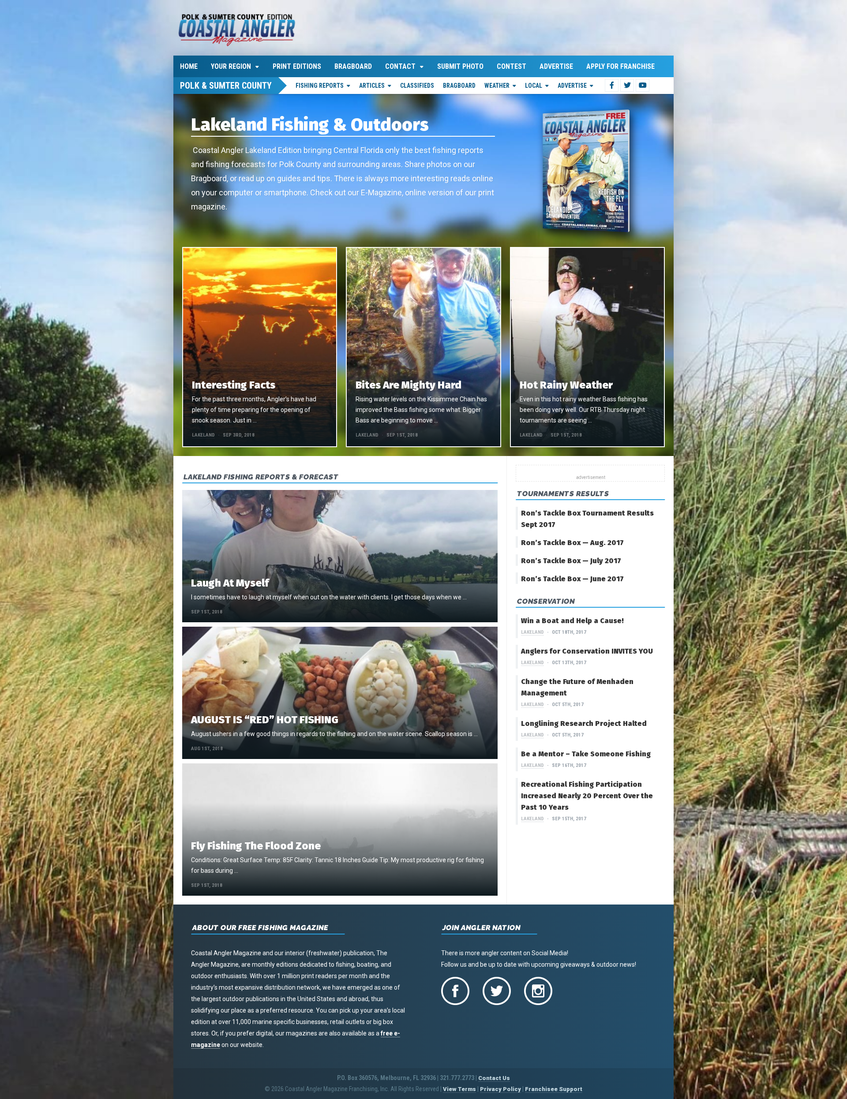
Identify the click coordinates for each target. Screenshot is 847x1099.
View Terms (459, 1089)
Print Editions (297, 66)
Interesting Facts (233, 385)
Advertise (556, 66)
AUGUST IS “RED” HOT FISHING (264, 720)
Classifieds (417, 85)
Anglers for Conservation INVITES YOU (587, 651)
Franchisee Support (553, 1089)
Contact (400, 66)
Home (189, 66)
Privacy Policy (500, 1089)
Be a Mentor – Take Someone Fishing (586, 754)
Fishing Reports (320, 85)
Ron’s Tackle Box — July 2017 (571, 561)
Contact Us (494, 1078)
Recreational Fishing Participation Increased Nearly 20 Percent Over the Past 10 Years (587, 795)
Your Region (231, 66)
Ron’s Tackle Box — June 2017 (572, 579)
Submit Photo (460, 66)
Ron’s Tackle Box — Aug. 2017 (572, 542)
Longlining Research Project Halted (584, 723)
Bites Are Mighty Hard (408, 385)
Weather (497, 85)
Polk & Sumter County (226, 85)
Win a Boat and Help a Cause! (572, 621)
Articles (372, 85)
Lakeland (203, 435)
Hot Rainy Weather (566, 385)
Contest (511, 66)
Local (533, 85)
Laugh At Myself (230, 583)
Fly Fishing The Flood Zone (256, 846)
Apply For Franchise (620, 66)
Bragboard (353, 66)
